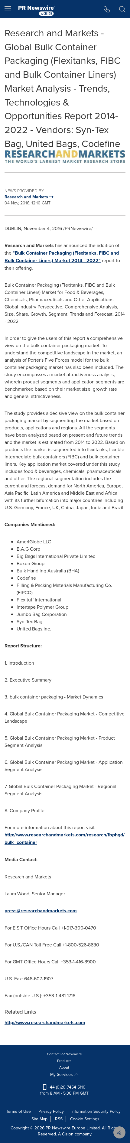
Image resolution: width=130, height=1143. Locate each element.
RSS (59, 1119)
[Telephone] (107, 9)
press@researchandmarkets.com (41, 910)
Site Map (39, 1119)
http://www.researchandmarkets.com (45, 1022)
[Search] (122, 9)
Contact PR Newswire (64, 1054)
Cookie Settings (84, 1119)
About (64, 1067)
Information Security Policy (96, 1111)
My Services (62, 1074)
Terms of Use (18, 1111)
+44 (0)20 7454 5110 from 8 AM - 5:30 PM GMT (64, 1090)
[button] (65, 156)
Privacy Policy (51, 1111)
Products (64, 1060)
